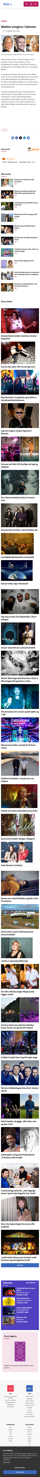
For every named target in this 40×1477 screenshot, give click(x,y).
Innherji (29, 1427)
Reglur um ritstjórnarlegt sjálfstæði (10, 1397)
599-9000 (11, 1406)
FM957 (29, 1441)
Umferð (29, 1410)
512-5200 (30, 1396)
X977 (29, 1443)
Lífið (10, 1434)
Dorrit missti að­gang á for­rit (24, 261)
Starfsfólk (29, 1407)
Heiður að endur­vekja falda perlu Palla (19, 811)
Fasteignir (29, 1429)
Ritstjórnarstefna (29, 1403)
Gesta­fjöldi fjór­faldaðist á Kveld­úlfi (17, 557)
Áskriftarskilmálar (29, 1405)
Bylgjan (29, 1438)
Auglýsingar (30, 1398)
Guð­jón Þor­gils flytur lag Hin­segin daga (19, 1058)
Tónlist (4, 130)
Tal (29, 1445)
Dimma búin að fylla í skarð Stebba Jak (19, 530)
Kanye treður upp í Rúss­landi (14, 584)
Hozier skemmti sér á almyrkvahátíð (18, 648)
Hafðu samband (29, 1401)
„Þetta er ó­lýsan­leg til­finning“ (14, 961)
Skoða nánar (6, 1462)
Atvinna (29, 1432)
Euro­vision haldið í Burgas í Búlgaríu (18, 839)
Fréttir (10, 1427)
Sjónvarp (10, 1438)
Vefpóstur (29, 1412)
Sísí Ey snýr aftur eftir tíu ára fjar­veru (18, 367)
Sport (10, 1432)
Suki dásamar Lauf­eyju (11, 865)
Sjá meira (20, 1265)
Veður (29, 1436)
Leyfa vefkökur (20, 1472)
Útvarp (10, 1441)
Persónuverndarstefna (10, 1400)
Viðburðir (29, 1434)
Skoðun (11, 1436)
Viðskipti (10, 1429)
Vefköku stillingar (20, 1467)
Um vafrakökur (29, 1414)
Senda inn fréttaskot (29, 1416)
